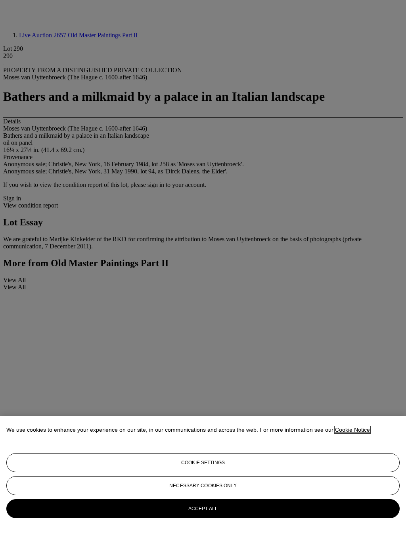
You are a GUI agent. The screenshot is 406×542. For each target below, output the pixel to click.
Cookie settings (203, 462)
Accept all (203, 508)
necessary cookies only (203, 485)
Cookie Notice (352, 430)
